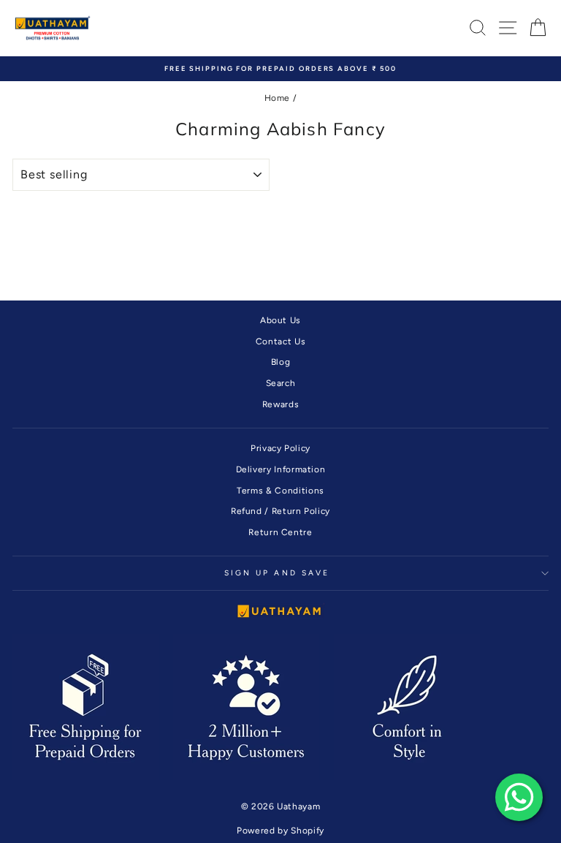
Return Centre (280, 532)
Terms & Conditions (280, 490)
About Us (280, 320)
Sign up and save (276, 573)
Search (281, 383)
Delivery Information (281, 469)
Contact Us (280, 341)
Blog (281, 362)
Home (277, 98)
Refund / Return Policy (280, 511)
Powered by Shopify (280, 830)
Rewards (280, 404)
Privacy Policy (280, 448)
